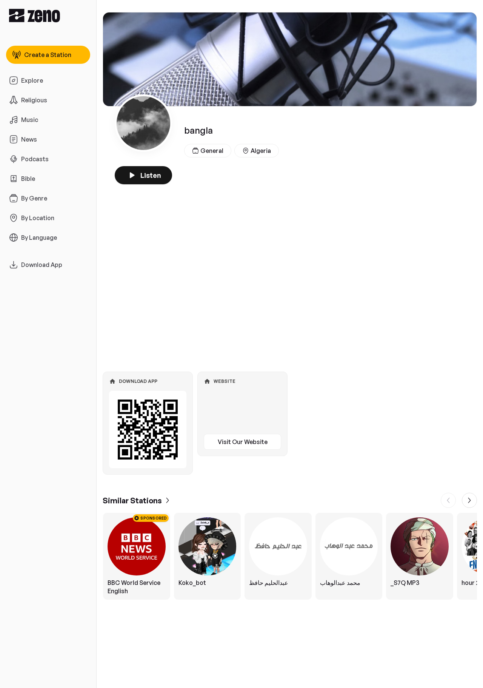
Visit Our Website (243, 442)
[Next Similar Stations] (469, 500)
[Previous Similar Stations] (448, 500)
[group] (290, 556)
